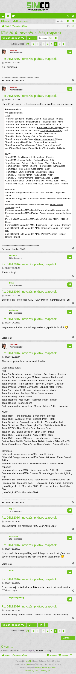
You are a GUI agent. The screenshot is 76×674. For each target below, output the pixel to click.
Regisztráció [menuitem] (74, 16)
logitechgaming (16, 598)
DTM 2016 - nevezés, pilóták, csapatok (31, 32)
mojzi (11, 570)
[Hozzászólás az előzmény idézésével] (69, 52)
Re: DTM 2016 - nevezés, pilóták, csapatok (29, 59)
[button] (27, 44)
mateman (13, 310)
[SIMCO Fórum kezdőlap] (38, 6)
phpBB (28, 661)
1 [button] (37, 44)
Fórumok (9, 16)
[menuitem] (72, 26)
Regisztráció (22, 21)
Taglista (14, 16)
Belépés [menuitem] (69, 16)
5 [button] (51, 44)
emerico (13, 50)
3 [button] (43, 44)
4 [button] (47, 44)
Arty (28, 664)
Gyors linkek (3, 16)
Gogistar (13, 255)
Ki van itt (7, 646)
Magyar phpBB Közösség (45, 667)
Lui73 (11, 283)
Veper (11, 509)
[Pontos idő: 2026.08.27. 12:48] (68, 26)
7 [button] (59, 44)
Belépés (7, 21)
